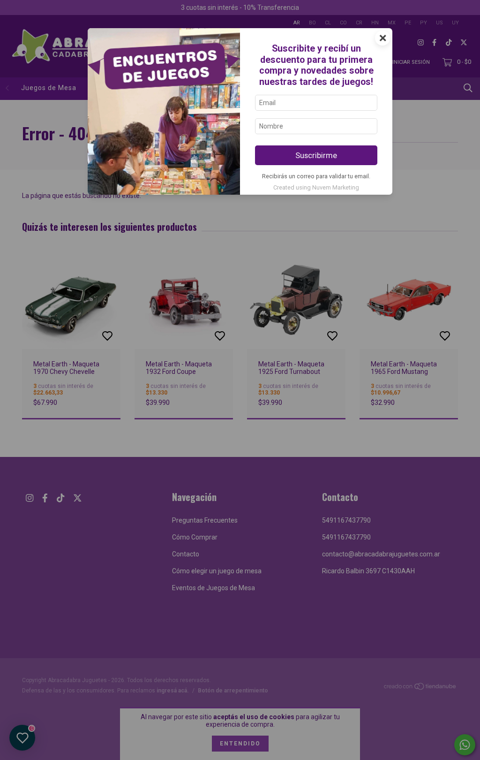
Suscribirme (316, 155)
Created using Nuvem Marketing (316, 187)
